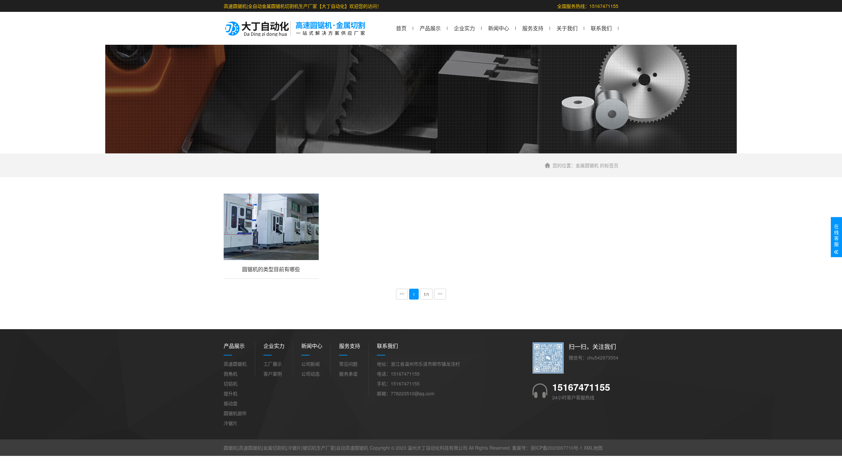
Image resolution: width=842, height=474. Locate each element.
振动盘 (230, 403)
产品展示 (430, 28)
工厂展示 (272, 363)
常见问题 (348, 363)
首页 (401, 28)
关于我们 (567, 28)
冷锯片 (230, 423)
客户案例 (272, 373)
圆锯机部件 (235, 413)
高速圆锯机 (235, 363)
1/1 (426, 294)
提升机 (230, 393)
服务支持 (532, 28)
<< (402, 294)
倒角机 (230, 373)
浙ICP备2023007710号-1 (556, 447)
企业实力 (464, 28)
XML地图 (593, 447)
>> (440, 294)
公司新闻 (310, 363)
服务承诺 (348, 373)
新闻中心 (498, 28)
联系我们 (601, 28)
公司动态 (310, 373)
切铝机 (230, 383)
